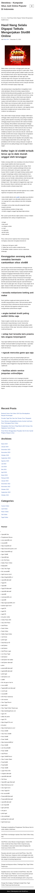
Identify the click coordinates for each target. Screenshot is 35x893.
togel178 (3, 608)
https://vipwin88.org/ (6, 551)
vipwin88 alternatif (6, 580)
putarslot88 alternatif (6, 668)
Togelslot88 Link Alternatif (8, 688)
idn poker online (5, 617)
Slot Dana (4, 779)
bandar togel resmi (6, 605)
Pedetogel (4, 827)
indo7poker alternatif (6, 662)
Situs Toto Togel (5, 568)
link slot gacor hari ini (7, 682)
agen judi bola (5, 807)
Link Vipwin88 (5, 805)
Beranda (3, 18)
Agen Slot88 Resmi (6, 756)
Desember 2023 (5, 449)
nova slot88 (4, 685)
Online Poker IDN (6, 620)
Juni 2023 (4, 466)
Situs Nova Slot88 (6, 733)
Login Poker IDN (5, 770)
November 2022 (5, 486)
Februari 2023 (5, 478)
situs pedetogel (5, 816)
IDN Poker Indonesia (7, 696)
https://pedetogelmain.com (8, 711)
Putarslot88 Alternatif (7, 796)
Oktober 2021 (5, 495)
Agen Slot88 (4, 554)
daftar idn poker (5, 716)
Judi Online (4, 508)
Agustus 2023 (5, 461)
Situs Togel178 (5, 790)
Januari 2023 (4, 481)
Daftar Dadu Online (6, 634)
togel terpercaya (5, 822)
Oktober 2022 (5, 489)
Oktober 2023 (5, 455)
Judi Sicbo (4, 637)
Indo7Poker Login (6, 651)
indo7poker (4, 645)
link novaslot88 (5, 571)
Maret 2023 (4, 475)
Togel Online (4, 517)
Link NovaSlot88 (5, 748)
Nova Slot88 (4, 731)
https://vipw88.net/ (6, 545)
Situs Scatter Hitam (6, 759)
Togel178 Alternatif (6, 588)
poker (2, 665)
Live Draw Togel (5, 654)
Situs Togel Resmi (6, 702)
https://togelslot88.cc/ (7, 577)
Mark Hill (6, 39)
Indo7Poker (4, 625)
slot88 (17, 197)
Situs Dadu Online (16, 844)
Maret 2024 (4, 444)
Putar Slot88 (4, 739)
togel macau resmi (6, 574)
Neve (8, 891)
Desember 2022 (5, 483)
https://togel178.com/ (7, 722)
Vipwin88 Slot (5, 534)
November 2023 (5, 452)
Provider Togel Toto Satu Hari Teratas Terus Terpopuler (16, 418)
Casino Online (5, 506)
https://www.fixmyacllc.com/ (9, 548)
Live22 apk (4, 691)
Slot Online (4, 514)
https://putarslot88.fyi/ (7, 742)
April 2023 (4, 472)
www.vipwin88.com (6, 540)
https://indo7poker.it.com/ (8, 728)
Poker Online (4, 511)
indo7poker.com (5, 676)
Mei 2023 (3, 469)
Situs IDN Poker (5, 622)
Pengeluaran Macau (6, 537)
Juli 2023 (3, 463)
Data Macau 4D (5, 642)
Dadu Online (4, 628)
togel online (4, 705)
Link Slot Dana (5, 560)
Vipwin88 (3, 585)
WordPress (25, 891)
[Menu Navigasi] (32, 6)
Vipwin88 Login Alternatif (8, 782)
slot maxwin (4, 699)
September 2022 (5, 492)
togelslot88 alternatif (6, 671)
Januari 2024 (4, 446)
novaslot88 (4, 543)
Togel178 (3, 583)
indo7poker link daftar (7, 659)
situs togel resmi (5, 787)
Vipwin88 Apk (5, 557)
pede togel (4, 639)
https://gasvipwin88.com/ (8, 602)
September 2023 (5, 458)
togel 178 (3, 713)
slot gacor (4, 810)
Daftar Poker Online (6, 563)
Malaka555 (4, 565)
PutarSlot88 (4, 762)
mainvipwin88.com (6, 597)
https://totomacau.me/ (7, 785)
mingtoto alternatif (6, 773)
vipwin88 (3, 594)
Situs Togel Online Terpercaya (9, 708)
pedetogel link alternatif (7, 819)
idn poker (3, 725)
